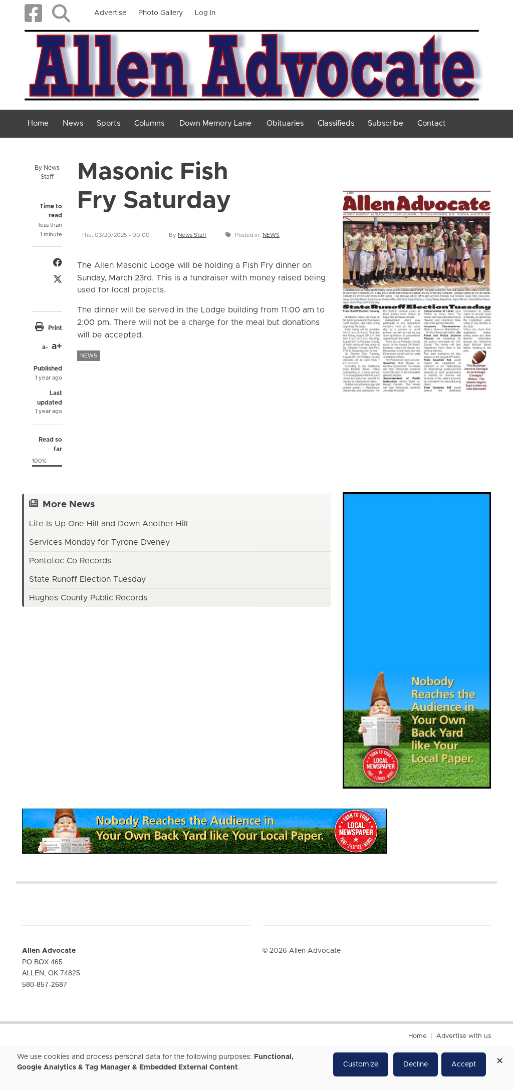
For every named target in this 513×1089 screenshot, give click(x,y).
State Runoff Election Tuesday (87, 579)
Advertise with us (463, 1036)
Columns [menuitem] (149, 123)
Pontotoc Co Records (70, 561)
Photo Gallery (160, 13)
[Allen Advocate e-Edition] (417, 288)
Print (55, 328)
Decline (415, 1064)
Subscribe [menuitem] (385, 123)
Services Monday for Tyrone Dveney (99, 542)
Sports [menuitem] (108, 123)
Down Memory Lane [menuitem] (215, 123)
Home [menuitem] (38, 123)
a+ (57, 346)
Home (417, 1036)
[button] (61, 13)
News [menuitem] (73, 123)
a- (45, 347)
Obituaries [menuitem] (285, 123)
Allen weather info (488, 432)
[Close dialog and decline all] (499, 1057)
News (271, 235)
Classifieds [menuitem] (336, 123)
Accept (463, 1064)
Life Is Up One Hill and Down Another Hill (108, 524)
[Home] (252, 63)
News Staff (192, 235)
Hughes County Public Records (88, 598)
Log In (205, 13)
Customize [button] (360, 1064)
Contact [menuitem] (431, 123)
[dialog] (256, 1068)
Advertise (110, 13)
